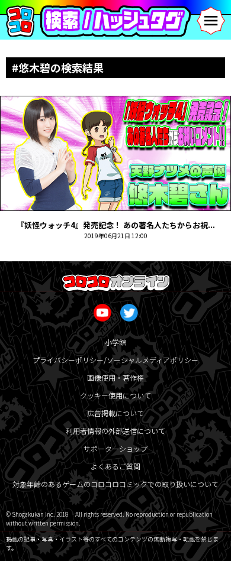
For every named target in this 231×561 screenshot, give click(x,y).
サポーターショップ (115, 448)
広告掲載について (115, 413)
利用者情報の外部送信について (115, 431)
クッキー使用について (115, 395)
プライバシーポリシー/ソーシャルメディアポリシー (115, 360)
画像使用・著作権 (115, 377)
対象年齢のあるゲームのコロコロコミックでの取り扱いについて (115, 484)
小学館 (115, 342)
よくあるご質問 (115, 466)
